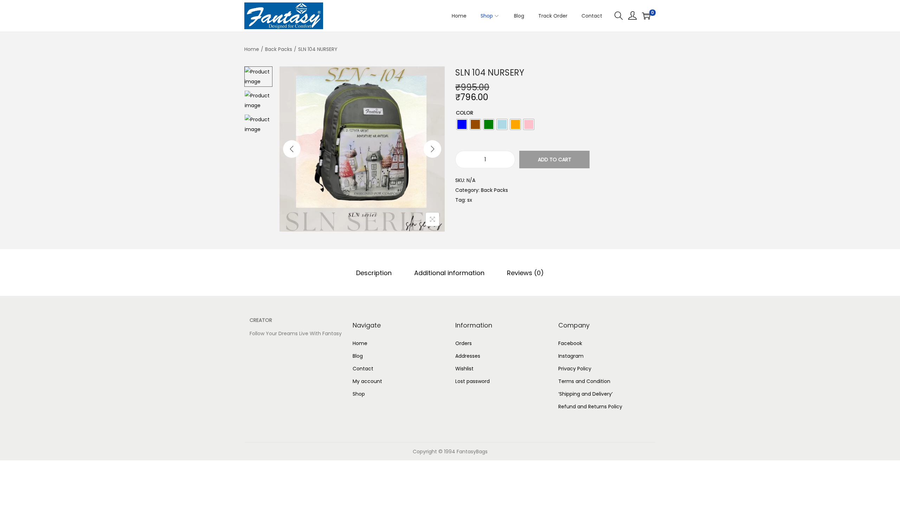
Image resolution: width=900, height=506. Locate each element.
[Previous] (292, 149)
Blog (358, 355)
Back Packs (278, 49)
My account (367, 381)
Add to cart (554, 159)
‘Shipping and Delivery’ (586, 393)
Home (251, 49)
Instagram (571, 355)
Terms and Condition (584, 381)
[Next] (432, 149)
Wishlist (464, 368)
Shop (359, 393)
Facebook (570, 343)
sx (469, 199)
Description (374, 272)
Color (464, 112)
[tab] (374, 273)
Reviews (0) (525, 272)
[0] (646, 16)
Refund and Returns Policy (590, 406)
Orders (463, 343)
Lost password (472, 381)
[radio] (462, 124)
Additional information (449, 272)
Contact (363, 368)
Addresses (467, 355)
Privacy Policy (574, 368)
